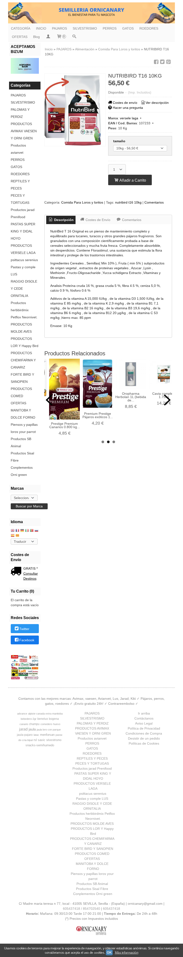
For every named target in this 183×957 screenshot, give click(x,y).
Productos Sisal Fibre (22, 456)
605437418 (111, 908)
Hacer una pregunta (128, 108)
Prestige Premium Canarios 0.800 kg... (64, 425)
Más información (126, 952)
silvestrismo (53, 740)
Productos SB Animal (21, 442)
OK (109, 952)
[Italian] (27, 531)
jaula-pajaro (25, 734)
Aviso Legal (143, 723)
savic (41, 740)
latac (36, 734)
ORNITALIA (19, 296)
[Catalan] (17, 536)
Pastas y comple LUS (23, 270)
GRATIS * (30, 568)
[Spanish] (13, 536)
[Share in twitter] (162, 62)
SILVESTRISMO (85, 28)
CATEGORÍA (20, 28)
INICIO (41, 28)
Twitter (24, 629)
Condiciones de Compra (144, 733)
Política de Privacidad (144, 728)
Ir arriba (144, 713)
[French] (17, 531)
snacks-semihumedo (39, 745)
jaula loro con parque (49, 729)
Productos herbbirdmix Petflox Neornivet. (24, 310)
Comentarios (154, 202)
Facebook (26, 640)
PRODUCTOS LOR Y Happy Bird (24, 342)
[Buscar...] (74, 37)
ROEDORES (148, 28)
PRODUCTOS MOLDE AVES (21, 327)
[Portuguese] (32, 531)
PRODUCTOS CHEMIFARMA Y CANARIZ (23, 360)
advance (22, 713)
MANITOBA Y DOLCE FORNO (23, 413)
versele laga (129, 118)
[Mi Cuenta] (48, 37)
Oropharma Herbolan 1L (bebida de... (130, 397)
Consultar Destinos (30, 576)
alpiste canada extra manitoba (45, 713)
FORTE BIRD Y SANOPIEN (22, 378)
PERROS (110, 28)
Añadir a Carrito (132, 180)
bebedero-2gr (28, 718)
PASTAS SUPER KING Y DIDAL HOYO (23, 231)
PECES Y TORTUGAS (20, 199)
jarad (23, 729)
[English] (13, 531)
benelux (42, 718)
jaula (32, 729)
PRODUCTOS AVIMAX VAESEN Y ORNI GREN (24, 131)
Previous (49, 400)
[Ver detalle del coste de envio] (17, 571)
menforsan (47, 734)
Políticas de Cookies (144, 743)
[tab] (61, 220)
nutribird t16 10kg (128, 202)
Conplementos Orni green (22, 471)
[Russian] (36, 531)
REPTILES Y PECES (20, 184)
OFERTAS (19, 37)
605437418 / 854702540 (81, 908)
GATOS (128, 28)
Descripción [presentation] (63, 220)
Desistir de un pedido (144, 738)
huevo (56, 724)
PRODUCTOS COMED (21, 392)
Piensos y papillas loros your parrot (24, 428)
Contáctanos (143, 718)
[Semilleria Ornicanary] (91, 12)
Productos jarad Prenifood (23, 213)
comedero (46, 724)
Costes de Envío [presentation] (97, 220)
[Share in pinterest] (168, 62)
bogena (54, 718)
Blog (36, 37)
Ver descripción (157, 103)
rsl (35, 740)
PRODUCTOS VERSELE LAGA (23, 249)
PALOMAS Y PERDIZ (20, 113)
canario (24, 724)
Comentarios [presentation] (131, 220)
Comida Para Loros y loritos (82, 202)
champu (34, 724)
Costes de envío (125, 103)
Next (167, 400)
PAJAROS (59, 28)
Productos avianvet (18, 148)
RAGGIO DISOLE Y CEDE (24, 284)
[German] (22, 531)
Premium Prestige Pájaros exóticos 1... (97, 415)
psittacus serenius (24, 260)
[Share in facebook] (156, 62)
